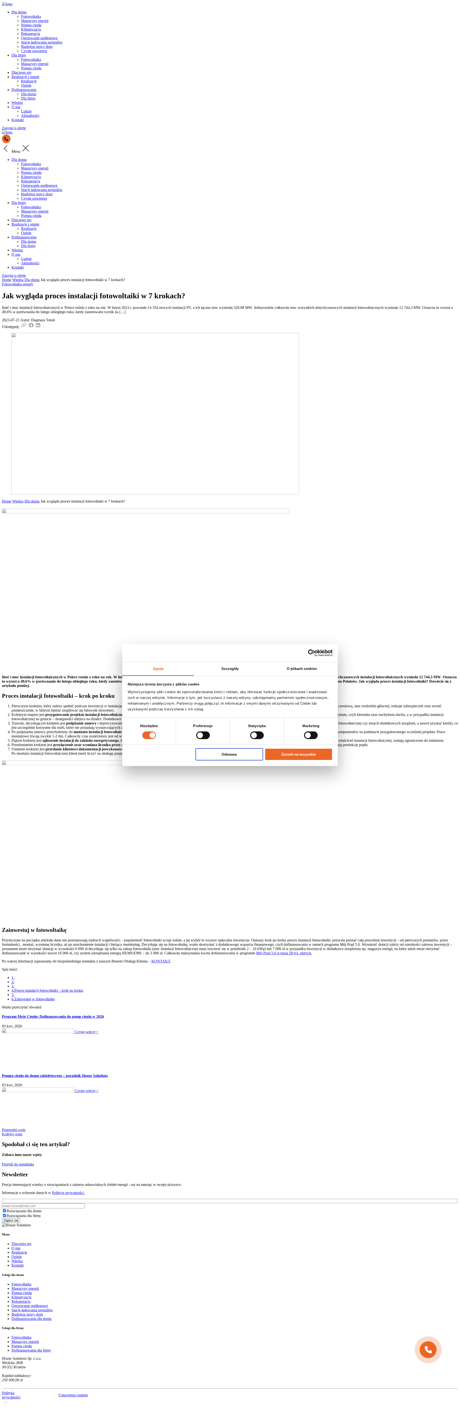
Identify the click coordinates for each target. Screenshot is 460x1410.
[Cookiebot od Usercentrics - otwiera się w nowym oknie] (312, 653)
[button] (428, 1349)
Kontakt (18, 120)
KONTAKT (160, 961)
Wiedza (17, 103)
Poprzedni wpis (13, 1130)
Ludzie (26, 111)
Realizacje (29, 81)
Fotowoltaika (31, 16)
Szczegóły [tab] (230, 668)
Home (6, 280)
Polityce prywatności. (68, 1193)
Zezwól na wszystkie (298, 754)
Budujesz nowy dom (36, 47)
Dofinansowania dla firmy (31, 1350)
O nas (16, 107)
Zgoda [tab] (158, 668)
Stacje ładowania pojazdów (42, 42)
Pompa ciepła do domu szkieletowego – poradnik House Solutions (55, 1076)
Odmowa (229, 754)
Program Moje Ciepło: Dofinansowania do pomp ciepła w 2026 (53, 1016)
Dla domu (19, 12)
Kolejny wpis (12, 1134)
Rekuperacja (30, 34)
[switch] (203, 735)
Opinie (26, 85)
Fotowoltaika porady (17, 284)
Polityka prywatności (11, 1395)
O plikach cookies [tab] (302, 668)
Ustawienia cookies (73, 1395)
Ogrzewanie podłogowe (39, 38)
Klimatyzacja (31, 29)
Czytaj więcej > (86, 1032)
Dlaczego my (22, 72)
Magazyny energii (34, 21)
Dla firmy (19, 55)
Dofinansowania (24, 90)
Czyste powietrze (34, 51)
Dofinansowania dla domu (32, 1319)
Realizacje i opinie (25, 77)
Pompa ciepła (31, 25)
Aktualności (30, 115)
